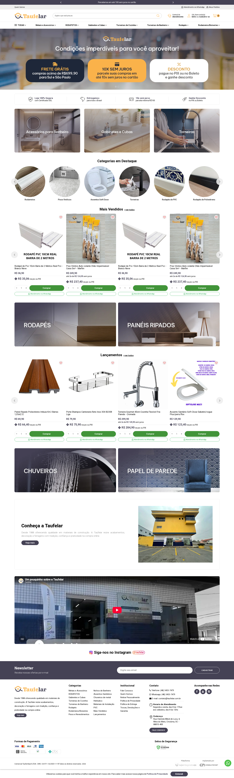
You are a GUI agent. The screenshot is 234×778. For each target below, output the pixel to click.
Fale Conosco (126, 690)
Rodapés (73, 707)
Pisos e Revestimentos (79, 714)
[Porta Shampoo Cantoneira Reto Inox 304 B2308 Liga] (91, 400)
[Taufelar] (30, 16)
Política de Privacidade (130, 701)
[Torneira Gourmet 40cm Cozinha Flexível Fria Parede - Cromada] (143, 400)
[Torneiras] (187, 130)
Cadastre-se (204, 17)
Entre (194, 17)
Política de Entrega (128, 704)
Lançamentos (100, 714)
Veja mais (30, 543)
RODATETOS (74, 694)
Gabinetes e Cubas (77, 697)
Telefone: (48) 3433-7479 (162, 690)
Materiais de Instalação (104, 704)
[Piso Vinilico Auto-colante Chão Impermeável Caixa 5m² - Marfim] (91, 255)
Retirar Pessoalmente (130, 697)
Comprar (47, 288)
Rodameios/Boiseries (78, 711)
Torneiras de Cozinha (78, 701)
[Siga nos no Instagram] (209, 691)
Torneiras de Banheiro (78, 704)
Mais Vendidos (100, 711)
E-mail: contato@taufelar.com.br (166, 698)
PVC (96, 707)
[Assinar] (207, 670)
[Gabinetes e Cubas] (117, 130)
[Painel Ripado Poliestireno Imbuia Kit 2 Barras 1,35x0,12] (39, 400)
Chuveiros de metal (102, 697)
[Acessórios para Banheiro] (47, 130)
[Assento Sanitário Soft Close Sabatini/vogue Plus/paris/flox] (195, 400)
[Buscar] (158, 15)
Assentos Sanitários (103, 694)
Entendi (179, 774)
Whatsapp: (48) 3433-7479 (163, 694)
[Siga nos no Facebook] (196, 691)
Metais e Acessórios (78, 690)
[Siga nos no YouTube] (203, 691)
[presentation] (60, 2)
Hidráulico (98, 701)
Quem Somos (126, 694)
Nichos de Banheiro (102, 690)
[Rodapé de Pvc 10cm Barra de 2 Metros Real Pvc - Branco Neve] (39, 255)
